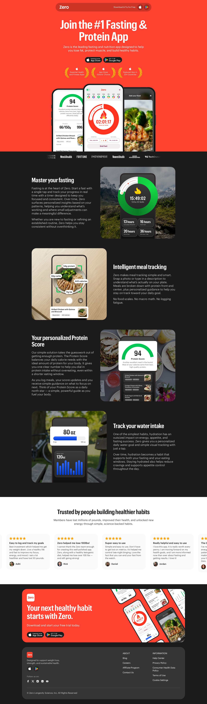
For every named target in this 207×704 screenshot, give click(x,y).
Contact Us (128, 672)
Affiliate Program (131, 667)
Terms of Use (159, 675)
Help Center (158, 658)
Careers (126, 663)
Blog (125, 658)
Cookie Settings (160, 680)
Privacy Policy (159, 663)
